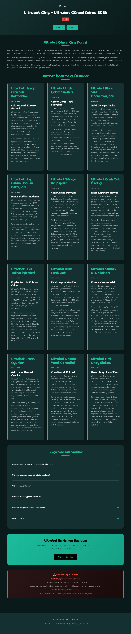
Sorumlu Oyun (76, 624)
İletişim (85, 624)
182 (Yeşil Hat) (67, 590)
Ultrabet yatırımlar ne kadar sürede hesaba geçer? (33, 464)
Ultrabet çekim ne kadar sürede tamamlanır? (31, 475)
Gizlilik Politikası (48, 624)
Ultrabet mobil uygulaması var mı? (26, 496)
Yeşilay (76, 590)
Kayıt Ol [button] (72, 28)
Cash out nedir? (18, 518)
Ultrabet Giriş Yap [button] (65, 557)
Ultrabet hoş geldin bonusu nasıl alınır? (28, 507)
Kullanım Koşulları (62, 624)
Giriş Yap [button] (59, 28)
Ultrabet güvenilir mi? (21, 486)
